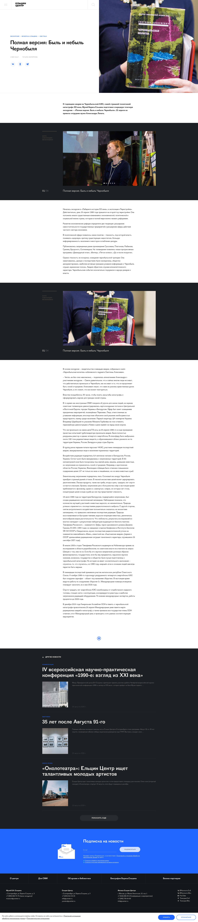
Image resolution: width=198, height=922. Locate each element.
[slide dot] (104, 183)
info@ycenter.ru (67, 899)
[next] (151, 158)
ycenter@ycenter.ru (68, 901)
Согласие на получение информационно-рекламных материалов (102, 862)
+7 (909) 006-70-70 (12, 896)
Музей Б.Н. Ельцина (29, 36)
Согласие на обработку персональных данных (97, 860)
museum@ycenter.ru (13, 899)
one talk (43, 36)
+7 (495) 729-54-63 (124, 899)
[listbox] (109, 158)
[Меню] (5, 4)
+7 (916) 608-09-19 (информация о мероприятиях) (135, 896)
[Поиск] (93, 4)
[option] (109, 158)
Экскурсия (14, 36)
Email (85, 850)
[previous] (67, 158)
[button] (12, 64)
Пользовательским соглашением (38, 918)
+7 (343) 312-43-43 (68, 896)
